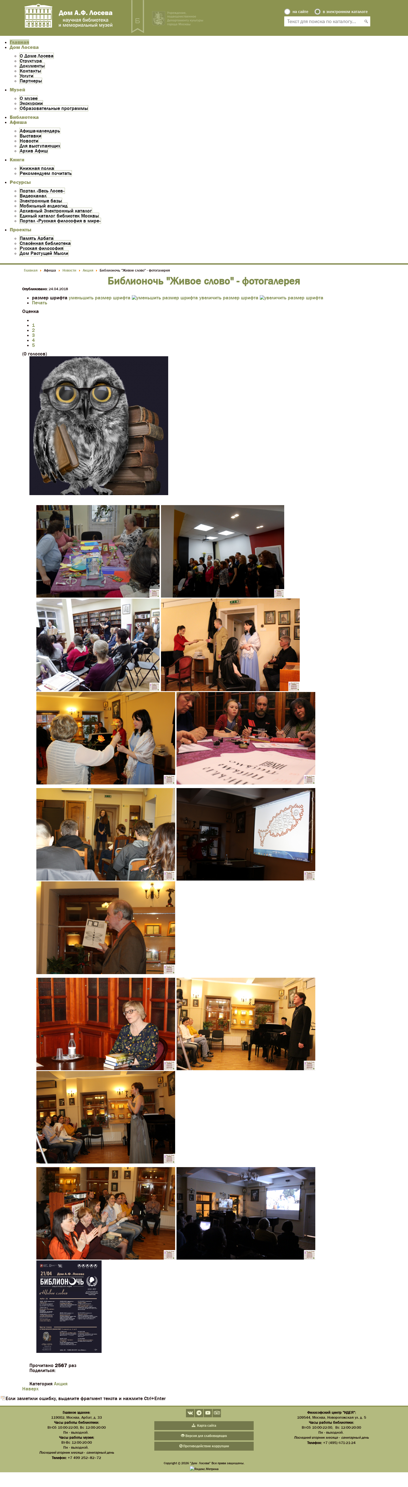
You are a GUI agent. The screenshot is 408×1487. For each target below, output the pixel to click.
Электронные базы (41, 201)
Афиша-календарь (40, 131)
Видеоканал (33, 196)
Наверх (30, 1388)
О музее (28, 98)
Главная (19, 42)
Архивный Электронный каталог (56, 211)
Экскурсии (31, 103)
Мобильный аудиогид (43, 206)
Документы (32, 66)
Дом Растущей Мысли (44, 253)
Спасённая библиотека (45, 243)
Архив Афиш (34, 151)
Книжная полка (37, 168)
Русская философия (41, 248)
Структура (31, 61)
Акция (60, 1383)
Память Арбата (37, 238)
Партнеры (31, 81)
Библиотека (24, 117)
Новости (29, 141)
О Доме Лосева (37, 56)
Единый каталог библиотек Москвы (59, 216)
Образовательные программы (54, 108)
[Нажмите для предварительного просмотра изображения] (98, 493)
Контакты (30, 71)
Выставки (30, 136)
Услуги (26, 76)
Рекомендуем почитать (46, 173)
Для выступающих (40, 146)
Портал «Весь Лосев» (42, 191)
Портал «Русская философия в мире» (60, 221)
